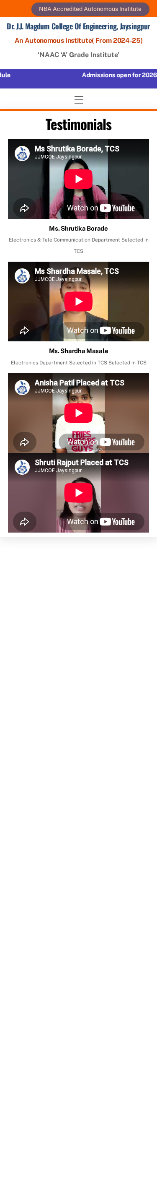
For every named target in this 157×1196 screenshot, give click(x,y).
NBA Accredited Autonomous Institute (90, 8)
